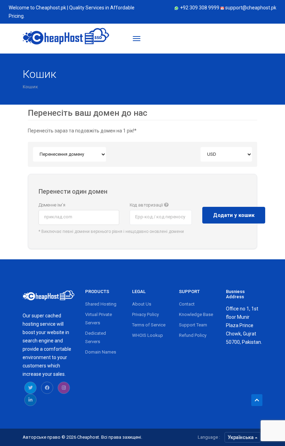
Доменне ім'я (52, 205)
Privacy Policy (145, 314)
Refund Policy (192, 335)
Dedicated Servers (95, 337)
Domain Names (100, 352)
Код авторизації (147, 205)
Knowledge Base (196, 314)
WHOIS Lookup (147, 335)
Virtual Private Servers (98, 318)
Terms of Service (148, 324)
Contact (187, 304)
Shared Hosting (100, 304)
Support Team (193, 324)
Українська (241, 437)
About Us (141, 304)
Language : (209, 437)
